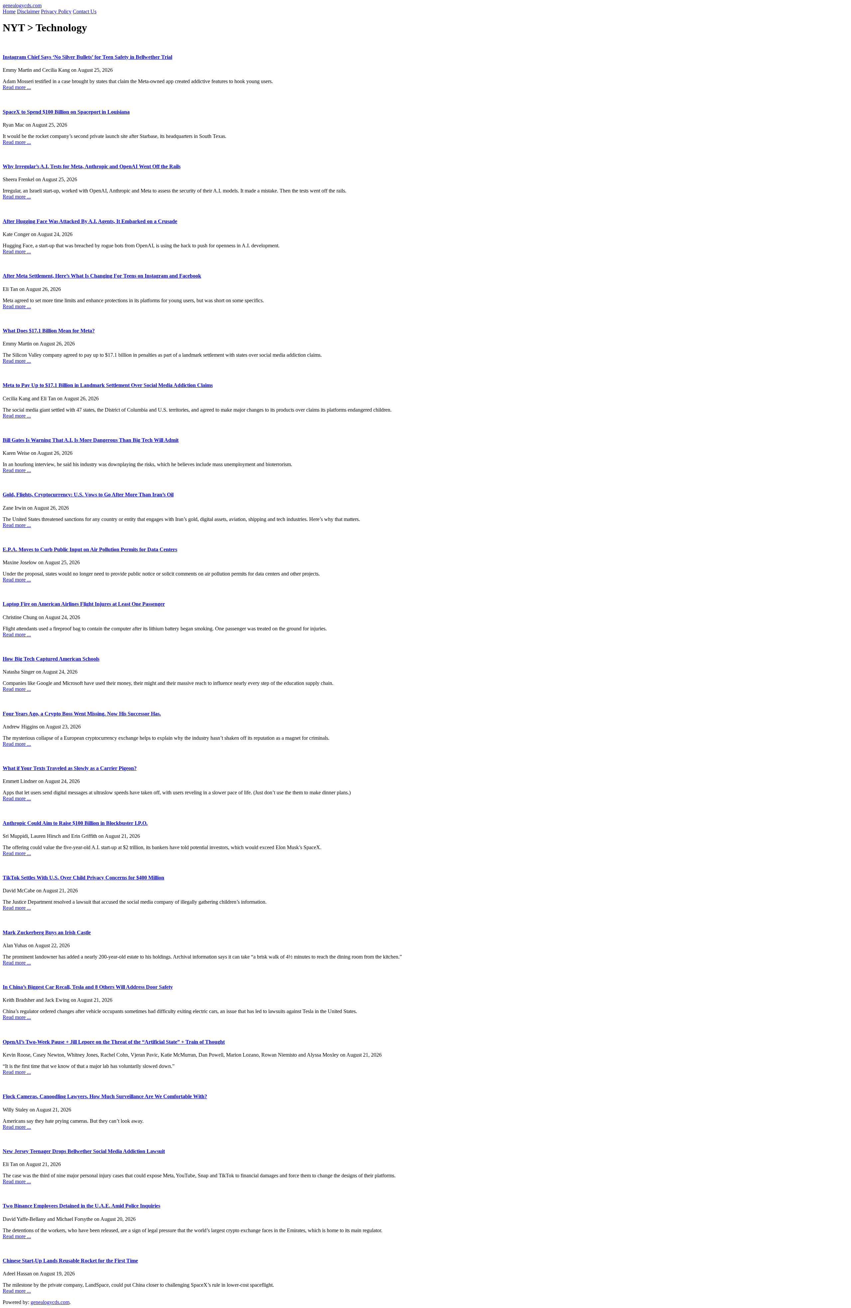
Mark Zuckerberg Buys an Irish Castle (47, 932)
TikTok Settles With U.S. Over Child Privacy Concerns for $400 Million (83, 877)
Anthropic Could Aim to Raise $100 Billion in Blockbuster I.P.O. (75, 823)
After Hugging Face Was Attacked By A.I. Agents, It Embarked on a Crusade (90, 221)
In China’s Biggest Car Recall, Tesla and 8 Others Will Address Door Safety (88, 987)
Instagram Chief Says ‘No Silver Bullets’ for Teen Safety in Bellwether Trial (87, 57)
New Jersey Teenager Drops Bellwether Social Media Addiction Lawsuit (84, 1151)
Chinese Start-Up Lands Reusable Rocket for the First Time (70, 1260)
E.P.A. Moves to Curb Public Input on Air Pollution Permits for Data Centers (90, 549)
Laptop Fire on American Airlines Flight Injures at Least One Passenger (84, 604)
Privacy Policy (56, 11)
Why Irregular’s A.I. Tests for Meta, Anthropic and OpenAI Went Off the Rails (92, 166)
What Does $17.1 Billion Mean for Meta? (49, 330)
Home (9, 11)
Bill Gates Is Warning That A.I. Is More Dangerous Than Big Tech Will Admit (91, 440)
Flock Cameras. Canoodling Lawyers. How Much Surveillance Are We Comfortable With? (105, 1096)
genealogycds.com (22, 5)
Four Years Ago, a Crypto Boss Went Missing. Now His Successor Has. (82, 714)
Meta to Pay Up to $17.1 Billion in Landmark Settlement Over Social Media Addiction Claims (108, 385)
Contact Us (84, 11)
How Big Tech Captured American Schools (51, 659)
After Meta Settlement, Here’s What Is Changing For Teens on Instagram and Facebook (102, 276)
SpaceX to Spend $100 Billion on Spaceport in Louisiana (66, 112)
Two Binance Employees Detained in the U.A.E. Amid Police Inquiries (81, 1206)
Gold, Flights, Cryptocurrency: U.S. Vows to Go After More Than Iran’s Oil (88, 494)
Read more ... (17, 87)
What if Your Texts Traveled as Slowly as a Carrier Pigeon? (70, 768)
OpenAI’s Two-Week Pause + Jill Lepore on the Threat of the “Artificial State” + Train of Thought (114, 1042)
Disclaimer (28, 11)
